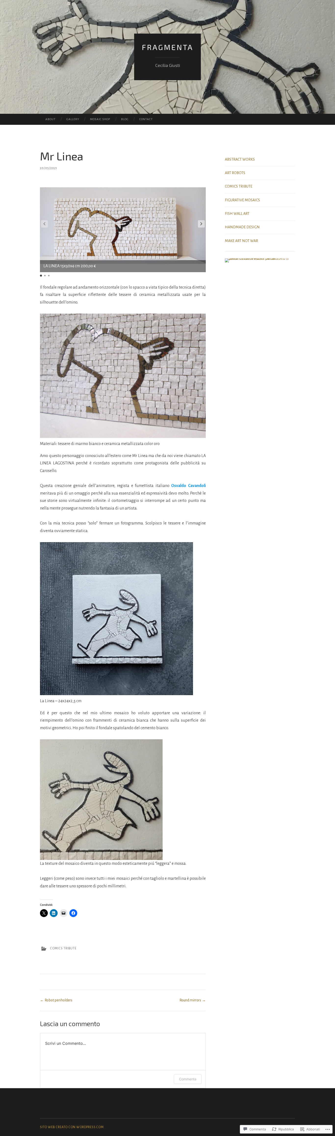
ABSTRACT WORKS (240, 159)
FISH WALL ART (237, 214)
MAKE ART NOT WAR (241, 241)
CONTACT (146, 119)
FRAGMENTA (167, 47)
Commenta (187, 1079)
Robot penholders (56, 1000)
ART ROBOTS (235, 173)
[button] (201, 224)
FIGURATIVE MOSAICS (242, 200)
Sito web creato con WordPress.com (72, 1127)
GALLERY (72, 119)
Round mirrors (193, 1000)
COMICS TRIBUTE (63, 948)
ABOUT (50, 119)
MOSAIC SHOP (100, 119)
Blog (125, 119)
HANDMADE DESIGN (242, 227)
